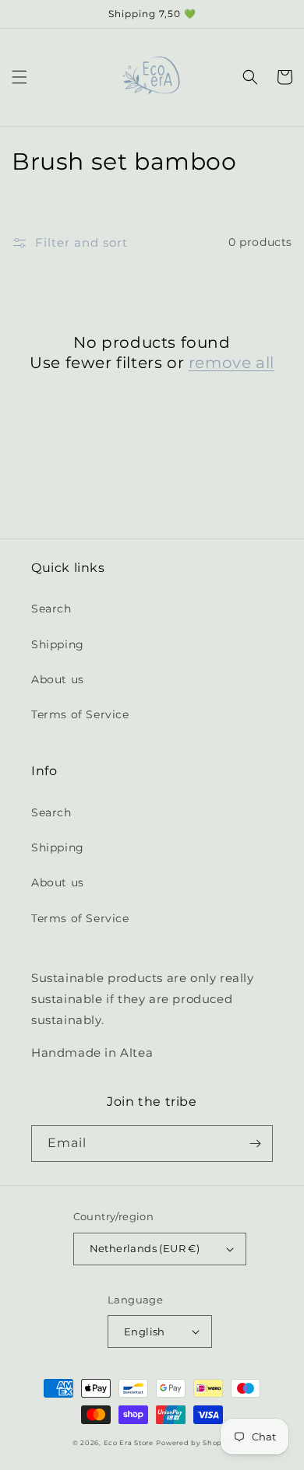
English (144, 1331)
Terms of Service (80, 714)
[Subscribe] (255, 1143)
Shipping (57, 644)
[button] (19, 77)
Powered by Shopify (194, 1443)
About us (57, 679)
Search (51, 609)
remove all (231, 362)
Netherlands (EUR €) (145, 1248)
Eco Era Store (129, 1443)
